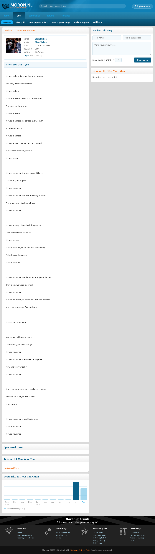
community (34, 15)
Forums (58, 538)
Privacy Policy (84, 550)
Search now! (98, 533)
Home (19, 533)
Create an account (62, 533)
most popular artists (38, 22)
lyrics (19, 15)
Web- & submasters (138, 535)
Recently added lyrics (25, 538)
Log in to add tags (11, 468)
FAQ (132, 540)
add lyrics (97, 22)
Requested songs (99, 535)
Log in (26, 55)
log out (64, 535)
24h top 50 (20, 22)
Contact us (134, 533)
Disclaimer (74, 550)
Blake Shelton (41, 39)
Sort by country (99, 540)
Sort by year (97, 543)
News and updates (24, 535)
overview (7, 22)
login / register (144, 6)
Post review (142, 60)
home (6, 15)
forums (50, 15)
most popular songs (61, 22)
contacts (65, 15)
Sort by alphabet (99, 538)
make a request (81, 22)
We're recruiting (137, 538)
